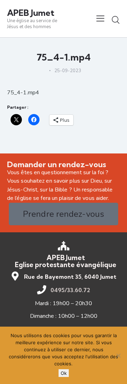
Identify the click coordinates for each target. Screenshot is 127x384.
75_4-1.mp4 (23, 92)
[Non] (118, 355)
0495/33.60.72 (70, 290)
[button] (100, 18)
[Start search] (115, 20)
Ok (64, 373)
